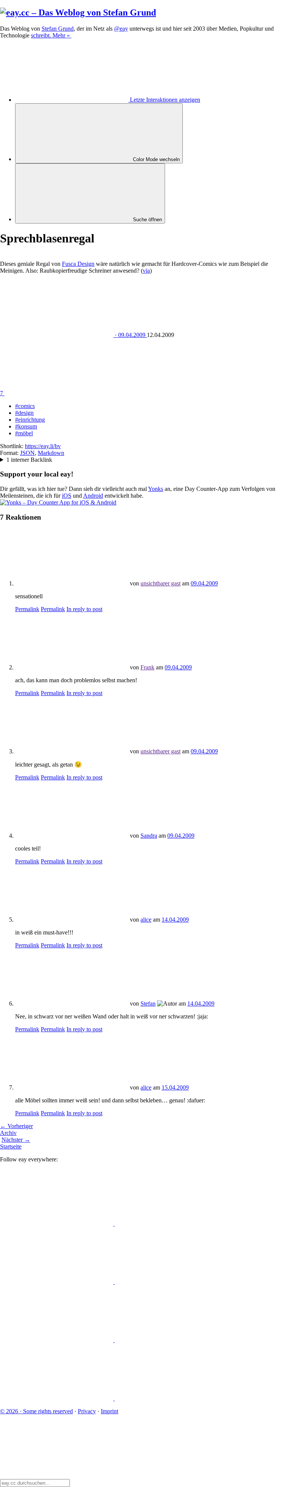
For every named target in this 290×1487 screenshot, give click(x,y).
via (146, 270)
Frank (147, 667)
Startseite (11, 1146)
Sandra (148, 835)
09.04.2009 (204, 583)
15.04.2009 (175, 1087)
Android (93, 495)
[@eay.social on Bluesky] (171, 1223)
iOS (66, 495)
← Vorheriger (16, 1126)
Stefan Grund (58, 28)
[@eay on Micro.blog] (57, 1282)
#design (24, 413)
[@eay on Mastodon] (57, 1223)
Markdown (51, 453)
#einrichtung (30, 419)
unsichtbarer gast (160, 583)
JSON (27, 453)
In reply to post (84, 609)
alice (145, 919)
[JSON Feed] (57, 1398)
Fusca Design (78, 264)
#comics (25, 406)
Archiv (8, 1133)
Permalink (27, 609)
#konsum (26, 426)
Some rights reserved (36, 1411)
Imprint (109, 1411)
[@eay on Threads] (171, 1282)
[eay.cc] (78, 12)
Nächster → (16, 1139)
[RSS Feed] (171, 1398)
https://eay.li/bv (43, 446)
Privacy (87, 1411)
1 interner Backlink (29, 459)
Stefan (148, 1003)
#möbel (24, 433)
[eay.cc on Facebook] (171, 1340)
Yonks (155, 489)
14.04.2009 (175, 919)
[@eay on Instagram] (57, 1340)
